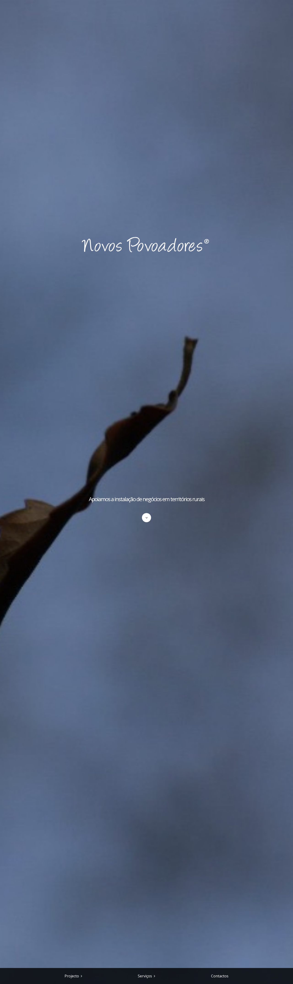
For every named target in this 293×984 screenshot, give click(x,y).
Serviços (145, 976)
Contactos (219, 976)
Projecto (72, 976)
